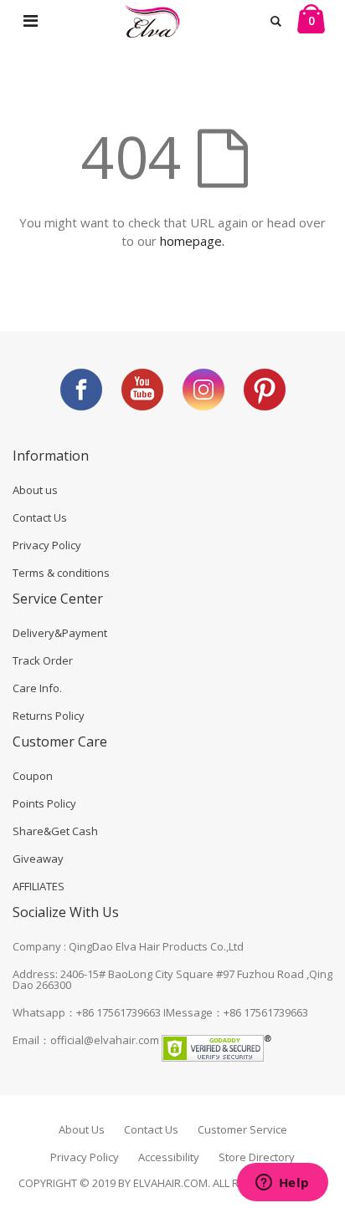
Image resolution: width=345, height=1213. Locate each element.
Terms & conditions (61, 572)
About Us (82, 1129)
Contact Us (40, 517)
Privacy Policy (47, 545)
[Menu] (30, 20)
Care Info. (37, 688)
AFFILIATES (38, 886)
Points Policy (44, 803)
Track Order (43, 660)
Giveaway (38, 858)
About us (35, 489)
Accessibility (168, 1157)
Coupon (33, 775)
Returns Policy (49, 715)
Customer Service (242, 1129)
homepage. (192, 240)
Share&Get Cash (55, 830)
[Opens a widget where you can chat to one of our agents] (282, 1184)
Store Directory (257, 1157)
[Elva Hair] (151, 21)
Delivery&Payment (60, 632)
